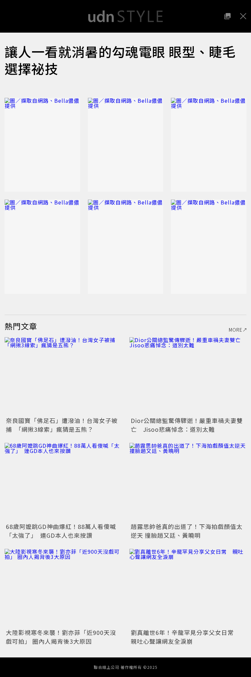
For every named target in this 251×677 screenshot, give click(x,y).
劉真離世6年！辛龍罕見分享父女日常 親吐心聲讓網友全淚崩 (185, 636)
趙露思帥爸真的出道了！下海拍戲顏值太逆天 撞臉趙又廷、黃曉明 (187, 530)
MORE (236, 329)
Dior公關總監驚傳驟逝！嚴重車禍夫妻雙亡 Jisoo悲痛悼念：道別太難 (187, 424)
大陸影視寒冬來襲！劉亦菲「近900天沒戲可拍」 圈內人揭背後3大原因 (61, 636)
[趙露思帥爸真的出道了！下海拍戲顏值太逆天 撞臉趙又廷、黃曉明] (187, 482)
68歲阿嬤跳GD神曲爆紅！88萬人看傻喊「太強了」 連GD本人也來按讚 (61, 530)
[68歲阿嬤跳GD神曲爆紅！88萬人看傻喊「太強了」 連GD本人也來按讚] (63, 482)
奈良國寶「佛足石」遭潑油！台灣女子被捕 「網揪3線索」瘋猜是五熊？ (62, 424)
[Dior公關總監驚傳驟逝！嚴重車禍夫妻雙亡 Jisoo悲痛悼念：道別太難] (187, 376)
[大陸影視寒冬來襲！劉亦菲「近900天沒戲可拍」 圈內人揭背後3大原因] (63, 588)
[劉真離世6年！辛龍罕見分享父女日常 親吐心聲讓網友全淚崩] (187, 588)
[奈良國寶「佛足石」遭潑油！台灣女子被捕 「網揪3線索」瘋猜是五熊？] (63, 376)
